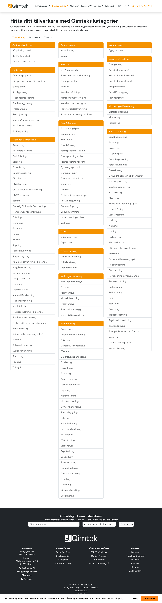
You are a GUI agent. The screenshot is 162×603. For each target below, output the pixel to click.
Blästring (65, 340)
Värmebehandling (70, 490)
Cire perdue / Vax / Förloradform (30, 81)
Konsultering (67, 50)
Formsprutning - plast (72, 156)
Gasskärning (115, 170)
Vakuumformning (70, 211)
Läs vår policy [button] (117, 598)
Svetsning (114, 309)
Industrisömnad (69, 236)
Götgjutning (19, 86)
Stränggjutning (20, 131)
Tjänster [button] (85, 5)
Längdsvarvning (21, 272)
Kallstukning (115, 192)
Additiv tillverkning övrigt (26, 61)
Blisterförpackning (118, 111)
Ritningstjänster (117, 97)
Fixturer (65, 287)
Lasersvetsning (117, 214)
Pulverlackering (69, 423)
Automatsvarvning (22, 150)
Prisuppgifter (99, 559)
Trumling (65, 479)
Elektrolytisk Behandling (73, 356)
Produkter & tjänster (135, 556)
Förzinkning (67, 367)
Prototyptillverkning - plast (75, 195)
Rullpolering (67, 434)
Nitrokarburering (70, 401)
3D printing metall (22, 50)
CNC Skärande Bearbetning (27, 189)
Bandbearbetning (118, 136)
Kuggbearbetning (22, 267)
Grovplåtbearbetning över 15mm (126, 175)
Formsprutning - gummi (73, 150)
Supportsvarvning (22, 350)
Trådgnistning (20, 367)
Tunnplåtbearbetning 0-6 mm (124, 331)
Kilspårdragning (21, 256)
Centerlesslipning (22, 172)
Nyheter (74, 5)
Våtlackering (67, 495)
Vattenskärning (117, 348)
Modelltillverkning (70, 298)
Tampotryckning (69, 467)
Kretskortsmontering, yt (73, 103)
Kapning (17, 245)
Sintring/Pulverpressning (26, 119)
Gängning (18, 222)
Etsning (17, 200)
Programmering (117, 86)
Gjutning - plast (69, 172)
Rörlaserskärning (118, 281)
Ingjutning (66, 184)
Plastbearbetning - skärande (28, 311)
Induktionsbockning (119, 186)
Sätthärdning (68, 440)
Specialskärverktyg (71, 309)
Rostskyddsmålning (71, 429)
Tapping (17, 361)
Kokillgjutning (20, 92)
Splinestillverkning (22, 345)
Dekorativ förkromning (73, 345)
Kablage (65, 86)
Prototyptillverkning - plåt (122, 259)
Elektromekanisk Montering (75, 75)
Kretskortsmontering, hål (74, 97)
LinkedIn (28, 575)
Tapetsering (67, 242)
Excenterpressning (118, 159)
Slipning (17, 339)
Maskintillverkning (22, 300)
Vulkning (65, 222)
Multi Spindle (19, 306)
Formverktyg (67, 292)
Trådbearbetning (118, 314)
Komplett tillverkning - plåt (123, 203)
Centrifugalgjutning (23, 75)
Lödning (113, 220)
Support (65, 55)
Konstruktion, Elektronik (121, 75)
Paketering (114, 122)
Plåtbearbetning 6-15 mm (122, 248)
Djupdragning (116, 153)
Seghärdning (67, 451)
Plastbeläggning (69, 412)
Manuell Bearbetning (23, 295)
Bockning (114, 142)
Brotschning (19, 167)
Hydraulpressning (118, 181)
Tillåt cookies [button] (149, 598)
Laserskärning (116, 209)
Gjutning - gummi (70, 167)
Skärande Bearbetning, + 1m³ (28, 334)
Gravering (18, 228)
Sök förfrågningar (99, 552)
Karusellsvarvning (22, 250)
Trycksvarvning (117, 325)
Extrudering (67, 139)
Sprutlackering (68, 462)
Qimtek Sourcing (63, 563)
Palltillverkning (68, 262)
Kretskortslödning (70, 92)
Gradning (66, 373)
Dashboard (134, 571)
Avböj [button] (135, 598)
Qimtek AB (87, 584)
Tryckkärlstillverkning (120, 320)
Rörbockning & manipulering (124, 275)
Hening (16, 234)
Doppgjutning (68, 133)
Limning (65, 189)
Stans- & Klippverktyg (72, 314)
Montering (114, 117)
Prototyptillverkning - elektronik (78, 114)
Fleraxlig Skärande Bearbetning (29, 206)
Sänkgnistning (20, 328)
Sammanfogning (69, 206)
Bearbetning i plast (70, 128)
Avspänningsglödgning (73, 334)
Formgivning (115, 64)
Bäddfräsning (20, 156)
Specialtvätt (67, 456)
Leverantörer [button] (59, 5)
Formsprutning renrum (73, 161)
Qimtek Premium (99, 556)
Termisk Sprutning (70, 473)
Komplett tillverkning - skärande (30, 261)
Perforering (115, 236)
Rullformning (116, 292)
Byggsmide (114, 148)
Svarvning (18, 356)
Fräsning (17, 217)
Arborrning (18, 145)
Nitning (113, 231)
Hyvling (17, 239)
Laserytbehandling (70, 384)
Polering (65, 417)
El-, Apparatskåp (69, 69)
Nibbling (113, 225)
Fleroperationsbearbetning (27, 211)
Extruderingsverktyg (72, 281)
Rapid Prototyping (118, 92)
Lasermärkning (20, 289)
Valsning (113, 336)
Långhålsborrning (22, 278)
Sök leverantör (63, 556)
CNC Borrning (20, 178)
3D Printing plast (21, 55)
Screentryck (67, 445)
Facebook (28, 579)
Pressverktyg (67, 303)
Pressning (114, 253)
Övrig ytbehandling (71, 406)
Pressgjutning (20, 108)
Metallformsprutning (23, 97)
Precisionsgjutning (22, 103)
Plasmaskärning (117, 242)
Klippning (114, 198)
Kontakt (109, 5)
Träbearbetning (69, 267)
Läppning (18, 284)
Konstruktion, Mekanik (121, 81)
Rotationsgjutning (70, 200)
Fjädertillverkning (118, 164)
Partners (135, 563)
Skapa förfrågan (63, 552)
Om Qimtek (135, 559)
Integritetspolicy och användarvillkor (81, 587)
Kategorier (63, 559)
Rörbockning (115, 270)
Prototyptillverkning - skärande (29, 322)
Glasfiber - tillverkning (72, 178)
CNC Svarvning (21, 195)
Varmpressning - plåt (120, 342)
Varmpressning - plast (72, 217)
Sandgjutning (20, 114)
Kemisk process (69, 379)
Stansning (114, 303)
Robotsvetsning (117, 264)
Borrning (17, 161)
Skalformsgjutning (22, 125)
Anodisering (67, 329)
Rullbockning (116, 286)
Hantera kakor (81, 590)
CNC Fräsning (20, 184)
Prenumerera (126, 524)
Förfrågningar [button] (41, 5)
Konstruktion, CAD (119, 69)
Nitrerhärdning (68, 395)
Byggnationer (116, 50)
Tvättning (66, 484)
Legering (65, 390)
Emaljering (66, 362)
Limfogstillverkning (71, 256)
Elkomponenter (69, 81)
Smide (112, 298)
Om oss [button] (98, 5)
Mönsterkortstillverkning (74, 108)
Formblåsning (68, 145)
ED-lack (65, 351)
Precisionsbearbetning (24, 317)
